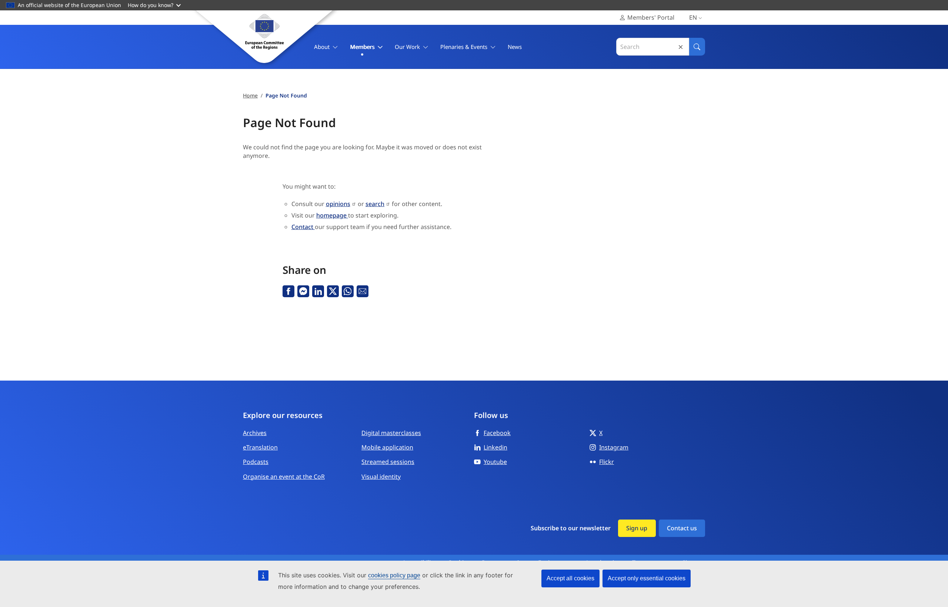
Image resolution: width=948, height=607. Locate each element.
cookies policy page (394, 575)
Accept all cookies (570, 578)
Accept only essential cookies (646, 578)
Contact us (682, 528)
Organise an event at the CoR (284, 476)
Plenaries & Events (463, 46)
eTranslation (260, 447)
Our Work (407, 46)
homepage (332, 215)
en (693, 17)
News (515, 46)
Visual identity (381, 476)
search (374, 204)
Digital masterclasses (391, 433)
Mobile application (387, 447)
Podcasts (255, 462)
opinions (338, 204)
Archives (255, 433)
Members (362, 46)
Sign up (636, 528)
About (322, 46)
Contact (303, 227)
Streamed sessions (387, 462)
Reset (680, 47)
